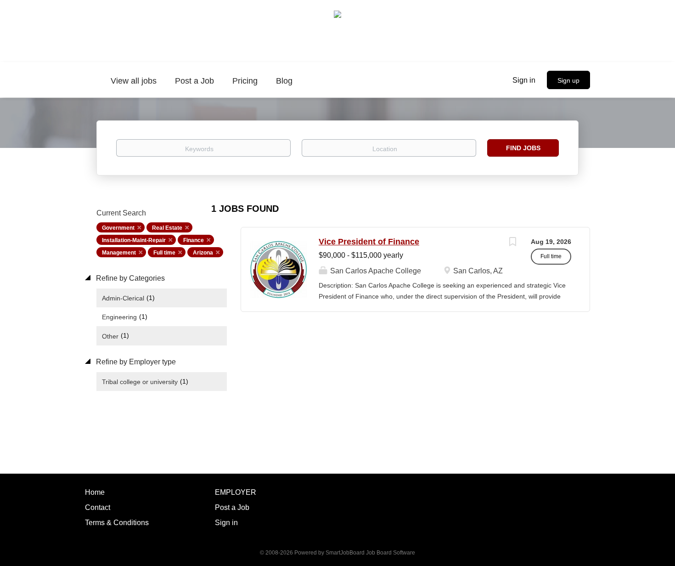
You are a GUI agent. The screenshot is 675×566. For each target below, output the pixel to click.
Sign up (568, 80)
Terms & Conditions (117, 522)
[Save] (512, 243)
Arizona (203, 252)
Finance (193, 240)
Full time (164, 252)
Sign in (523, 80)
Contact (97, 507)
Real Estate (167, 228)
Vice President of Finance (369, 241)
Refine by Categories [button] (129, 278)
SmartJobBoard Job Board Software (370, 552)
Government (118, 228)
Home (95, 492)
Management (119, 252)
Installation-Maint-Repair (134, 240)
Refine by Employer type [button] (135, 362)
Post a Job (232, 507)
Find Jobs (523, 148)
